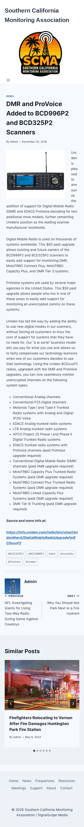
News (10, 96)
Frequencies (45, 781)
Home (13, 781)
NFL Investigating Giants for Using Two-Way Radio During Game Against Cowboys (21, 610)
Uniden (31, 561)
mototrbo (67, 553)
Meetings (19, 788)
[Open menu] (8, 80)
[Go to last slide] (11, 703)
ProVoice (14, 561)
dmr (52, 553)
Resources (67, 781)
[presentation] (42, 685)
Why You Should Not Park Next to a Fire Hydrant (63, 604)
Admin (14, 141)
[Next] (73, 703)
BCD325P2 (16, 553)
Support (36, 788)
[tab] (34, 751)
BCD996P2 (36, 553)
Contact (66, 788)
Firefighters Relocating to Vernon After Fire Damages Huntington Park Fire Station (40, 723)
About (51, 788)
